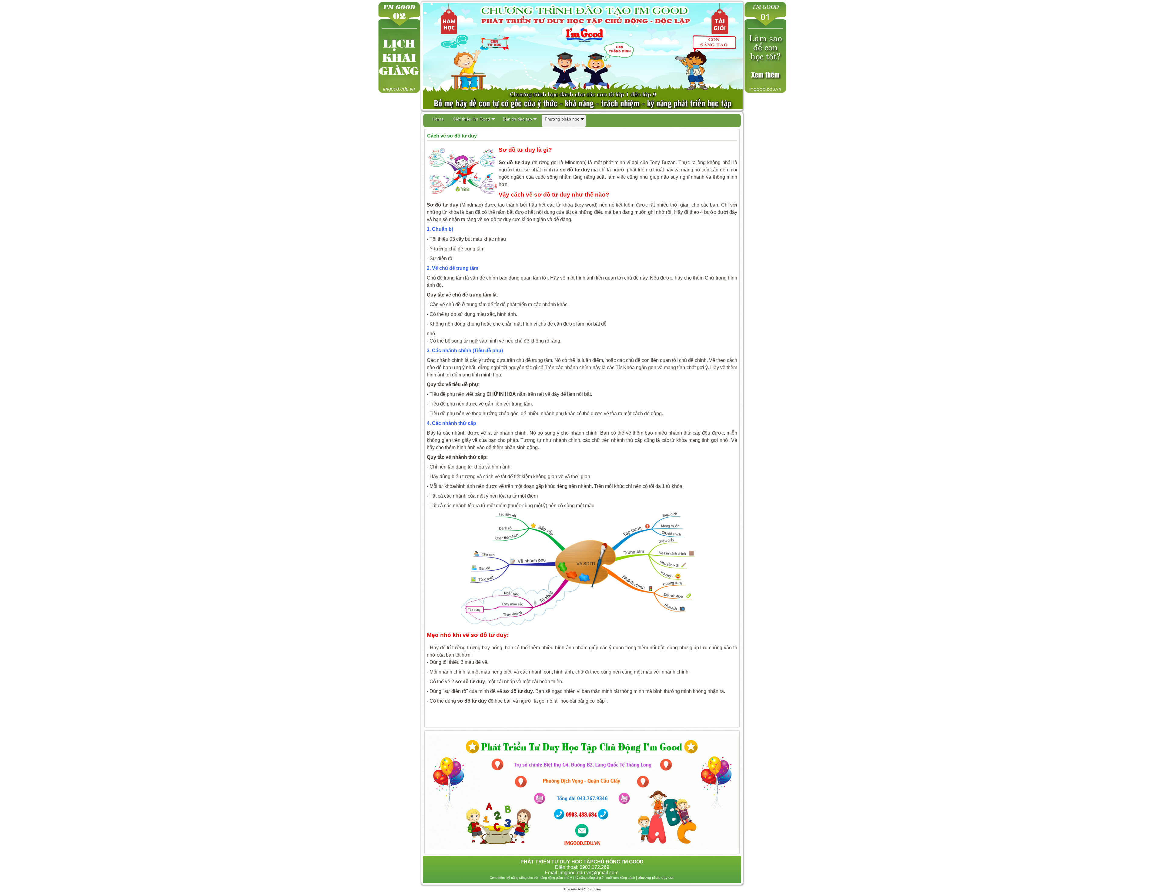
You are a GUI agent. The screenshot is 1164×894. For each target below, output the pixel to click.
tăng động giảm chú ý (556, 877)
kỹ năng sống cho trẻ (522, 877)
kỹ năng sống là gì (588, 877)
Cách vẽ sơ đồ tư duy (452, 135)
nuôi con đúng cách (620, 877)
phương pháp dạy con (656, 878)
